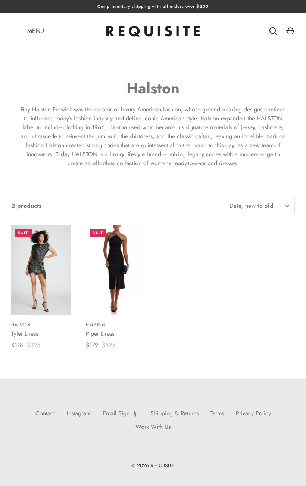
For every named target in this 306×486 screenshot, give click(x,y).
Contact (45, 413)
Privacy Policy (253, 413)
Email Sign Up (120, 413)
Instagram (79, 413)
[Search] (273, 31)
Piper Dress (100, 333)
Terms (217, 413)
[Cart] (290, 31)
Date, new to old (251, 206)
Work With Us (153, 426)
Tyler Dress (24, 333)
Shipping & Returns (174, 413)
